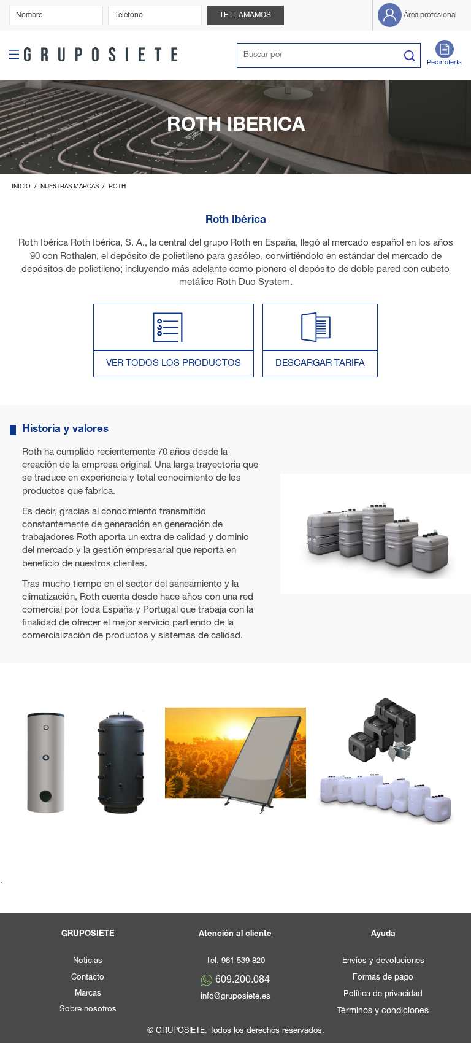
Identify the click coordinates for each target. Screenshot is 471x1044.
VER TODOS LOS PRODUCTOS (173, 363)
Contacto (87, 978)
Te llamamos (245, 15)
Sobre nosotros (88, 1010)
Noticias (87, 961)
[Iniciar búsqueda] (409, 56)
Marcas (88, 994)
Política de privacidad (383, 995)
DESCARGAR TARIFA (320, 363)
